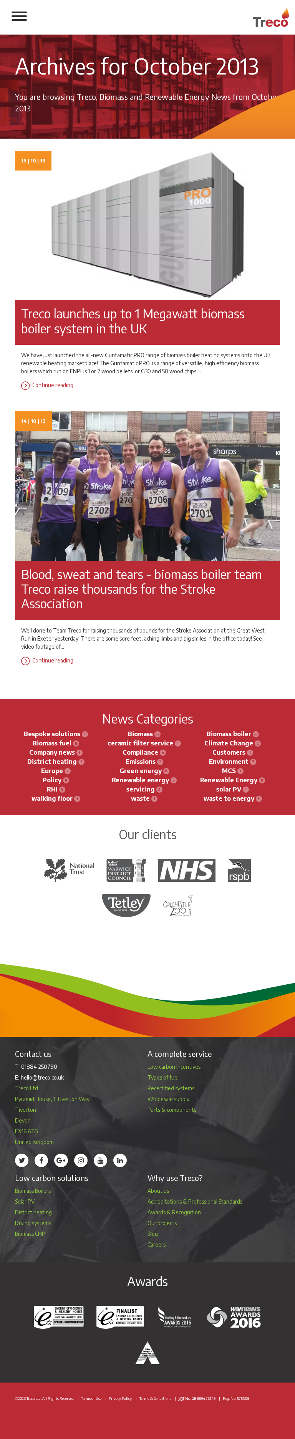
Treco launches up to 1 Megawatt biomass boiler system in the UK (133, 321)
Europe (52, 771)
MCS (229, 771)
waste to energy (229, 798)
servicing (140, 789)
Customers (228, 752)
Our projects (162, 1223)
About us (158, 1190)
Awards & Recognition (174, 1212)
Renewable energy (140, 780)
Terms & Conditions (155, 1398)
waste (140, 798)
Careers (157, 1244)
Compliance (140, 752)
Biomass (140, 734)
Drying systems (33, 1223)
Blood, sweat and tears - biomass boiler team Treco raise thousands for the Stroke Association (141, 589)
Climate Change (228, 743)
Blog (153, 1233)
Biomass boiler (229, 734)
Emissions (141, 761)
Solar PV (25, 1201)
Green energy (140, 771)
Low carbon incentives (174, 1066)
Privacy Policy (120, 1398)
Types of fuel (163, 1077)
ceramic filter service (140, 743)
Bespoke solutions (52, 734)
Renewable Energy (228, 780)
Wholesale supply (168, 1099)
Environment (229, 761)
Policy (52, 780)
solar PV (228, 789)
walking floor (52, 798)
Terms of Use (91, 1398)
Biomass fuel (52, 743)
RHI (52, 789)
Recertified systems (171, 1088)
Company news (52, 752)
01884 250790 (39, 1066)
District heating (52, 761)
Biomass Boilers (33, 1190)
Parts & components (172, 1109)
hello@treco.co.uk (42, 1077)
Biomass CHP (30, 1233)
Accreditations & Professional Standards (195, 1201)
